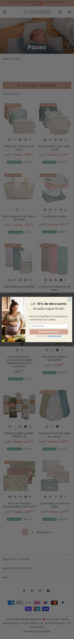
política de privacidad (54, 336)
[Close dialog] (69, 299)
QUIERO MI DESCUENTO (48, 332)
